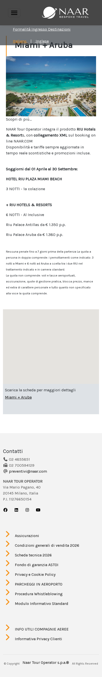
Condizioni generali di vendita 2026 (47, 545)
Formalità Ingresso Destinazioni (42, 29)
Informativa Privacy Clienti (38, 638)
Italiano (20, 41)
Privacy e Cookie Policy (35, 574)
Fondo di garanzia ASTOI (36, 564)
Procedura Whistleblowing (39, 593)
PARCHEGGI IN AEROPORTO (38, 584)
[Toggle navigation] (14, 12)
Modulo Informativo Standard (41, 603)
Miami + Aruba (18, 397)
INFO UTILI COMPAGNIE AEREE (42, 629)
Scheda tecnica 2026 (33, 555)
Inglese (42, 41)
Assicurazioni (27, 535)
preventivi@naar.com (28, 471)
